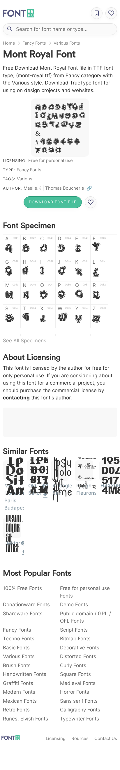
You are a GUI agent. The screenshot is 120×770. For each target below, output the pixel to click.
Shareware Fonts (23, 613)
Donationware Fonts (26, 604)
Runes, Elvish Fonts (25, 719)
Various (24, 179)
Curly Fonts (73, 665)
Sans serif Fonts (79, 701)
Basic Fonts (16, 648)
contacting (16, 398)
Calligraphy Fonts (80, 710)
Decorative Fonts (79, 648)
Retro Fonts (16, 710)
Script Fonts (74, 630)
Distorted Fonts (78, 656)
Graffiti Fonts (18, 683)
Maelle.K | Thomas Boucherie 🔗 (58, 188)
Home (9, 42)
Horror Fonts (74, 692)
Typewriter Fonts (79, 719)
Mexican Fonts (20, 701)
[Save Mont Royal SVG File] (90, 202)
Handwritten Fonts (24, 674)
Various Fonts (67, 42)
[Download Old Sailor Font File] (45, 497)
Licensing (56, 738)
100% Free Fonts (22, 588)
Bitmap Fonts (75, 639)
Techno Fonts (18, 639)
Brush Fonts (17, 665)
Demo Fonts (74, 604)
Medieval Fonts (78, 683)
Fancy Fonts (34, 42)
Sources (80, 738)
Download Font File (53, 202)
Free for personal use (50, 160)
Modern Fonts (19, 692)
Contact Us (105, 738)
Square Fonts (75, 674)
